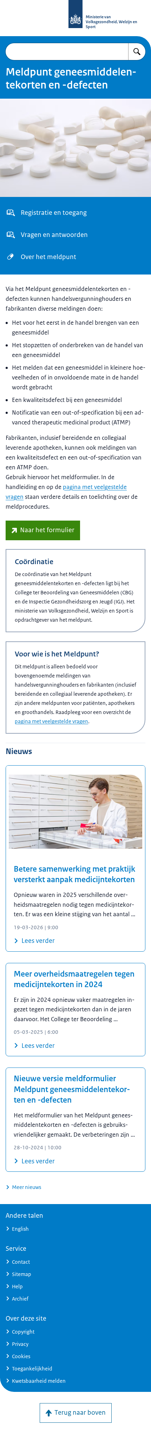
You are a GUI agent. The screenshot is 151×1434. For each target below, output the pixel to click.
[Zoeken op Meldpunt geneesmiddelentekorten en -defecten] (137, 51)
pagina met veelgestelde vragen (51, 721)
